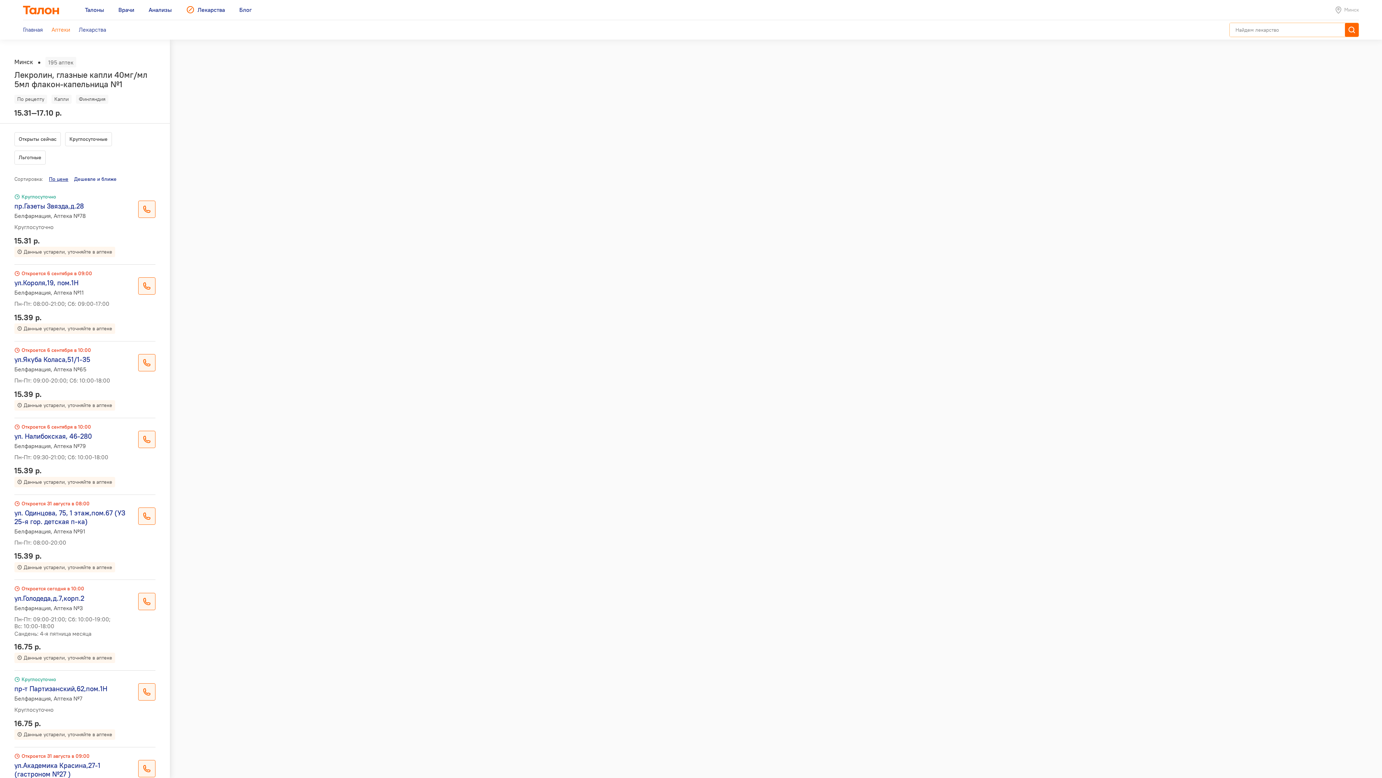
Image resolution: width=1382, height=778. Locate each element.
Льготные (30, 157)
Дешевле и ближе (95, 179)
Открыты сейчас (38, 139)
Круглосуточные (88, 139)
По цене (58, 179)
